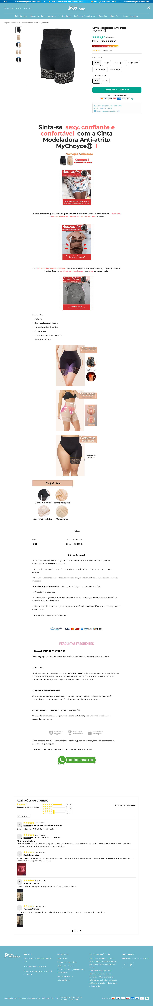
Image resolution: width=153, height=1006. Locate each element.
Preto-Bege (99, 69)
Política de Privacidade (67, 962)
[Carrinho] (148, 8)
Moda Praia (115, 16)
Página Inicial (9, 23)
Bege (106, 63)
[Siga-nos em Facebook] (125, 965)
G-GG (105, 81)
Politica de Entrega (65, 966)
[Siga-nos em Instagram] (131, 965)
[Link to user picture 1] (21, 869)
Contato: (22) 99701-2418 (35, 966)
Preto (96, 63)
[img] (29, 823)
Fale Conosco (21, 16)
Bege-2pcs (133, 63)
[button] (47, 804)
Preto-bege (114, 69)
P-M (96, 81)
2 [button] (75, 931)
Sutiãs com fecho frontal (84, 16)
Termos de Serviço (65, 976)
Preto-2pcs (118, 63)
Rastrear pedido (37, 16)
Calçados (103, 16)
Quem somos (62, 958)
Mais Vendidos (63, 980)
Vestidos (51, 16)
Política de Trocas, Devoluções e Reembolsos (71, 971)
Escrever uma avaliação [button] (124, 805)
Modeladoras (64, 16)
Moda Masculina (130, 16)
